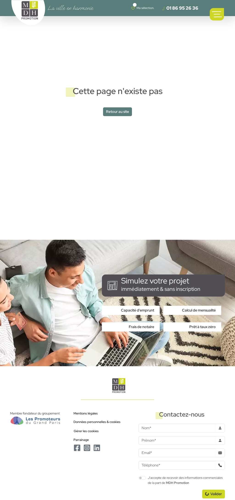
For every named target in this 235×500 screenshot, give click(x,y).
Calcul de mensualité (199, 310)
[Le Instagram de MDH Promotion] (87, 447)
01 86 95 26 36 (181, 8)
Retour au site (117, 111)
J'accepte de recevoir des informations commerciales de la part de (185, 480)
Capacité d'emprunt (137, 310)
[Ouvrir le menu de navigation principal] (217, 14)
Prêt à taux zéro (202, 326)
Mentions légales (85, 413)
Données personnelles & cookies (96, 422)
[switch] (142, 478)
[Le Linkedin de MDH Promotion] (97, 447)
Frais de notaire (141, 326)
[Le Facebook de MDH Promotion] (77, 447)
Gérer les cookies (86, 431)
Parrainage (81, 439)
